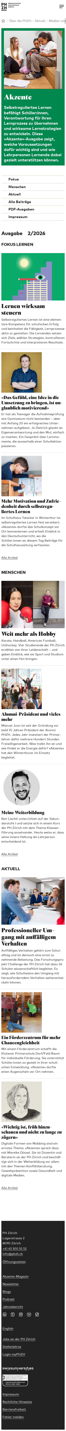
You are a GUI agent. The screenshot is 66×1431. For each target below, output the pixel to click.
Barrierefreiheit (14, 1409)
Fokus (13, 179)
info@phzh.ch (13, 1254)
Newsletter (11, 1284)
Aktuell (40, 21)
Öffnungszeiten (14, 1261)
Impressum (17, 217)
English (8, 1328)
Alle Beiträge (19, 202)
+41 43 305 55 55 (15, 1248)
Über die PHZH (20, 21)
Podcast (9, 1299)
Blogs (7, 1291)
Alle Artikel (9, 557)
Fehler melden (13, 1417)
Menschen (17, 187)
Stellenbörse (12, 1346)
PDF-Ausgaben (21, 209)
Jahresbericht (13, 1306)
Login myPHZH (14, 1354)
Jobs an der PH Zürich (19, 1339)
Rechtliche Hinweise (17, 1402)
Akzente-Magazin (16, 1276)
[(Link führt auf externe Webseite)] (33, 1369)
